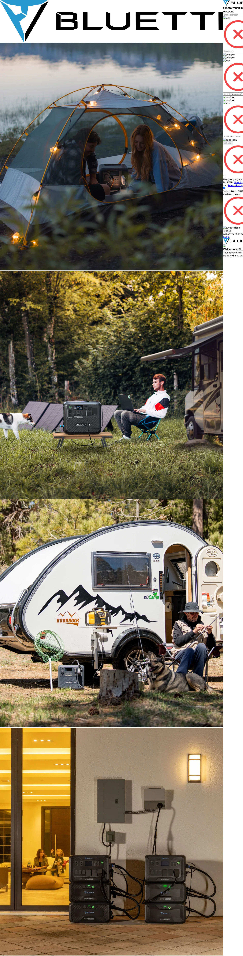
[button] (227, 230)
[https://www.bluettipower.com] (111, 41)
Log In (226, 236)
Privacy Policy (235, 185)
